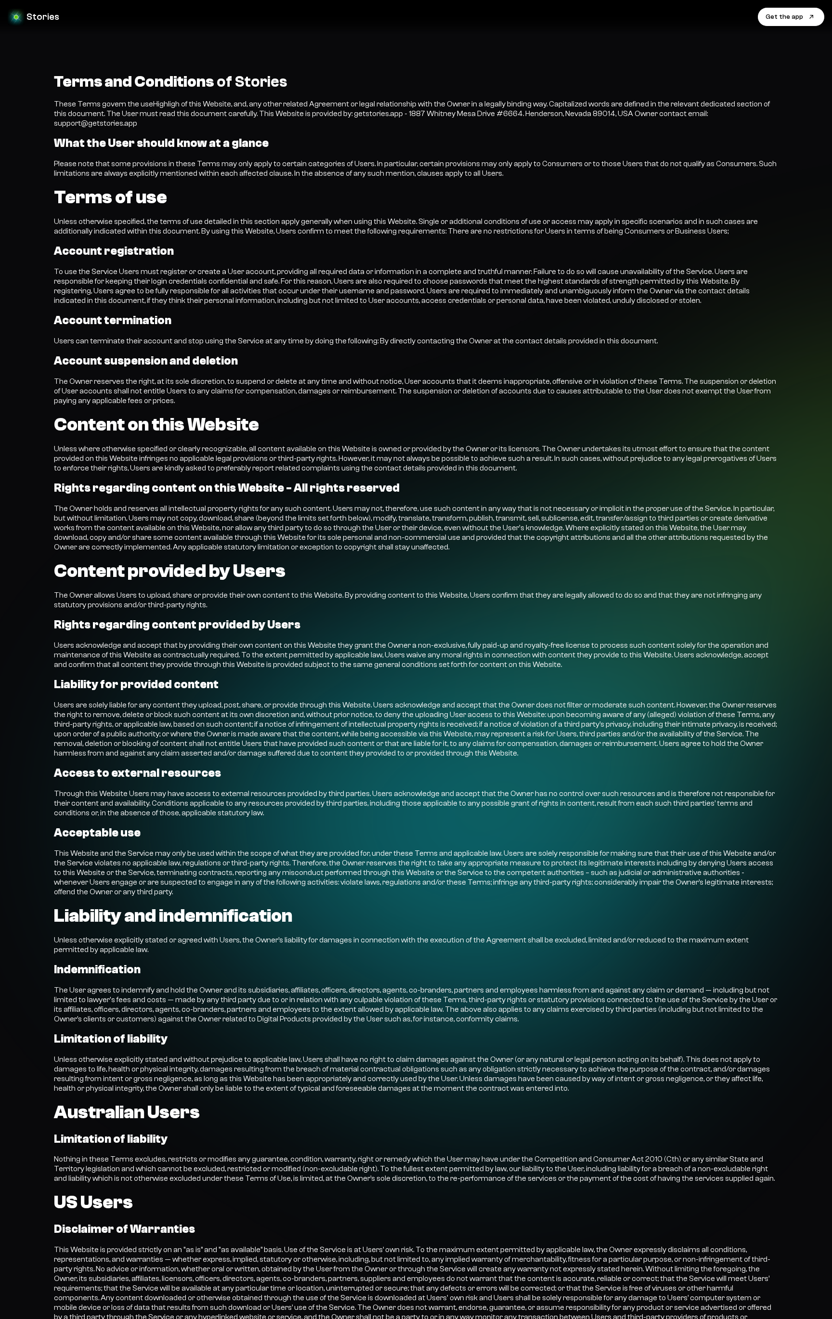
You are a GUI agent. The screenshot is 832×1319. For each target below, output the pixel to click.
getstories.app (378, 113)
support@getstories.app (95, 123)
